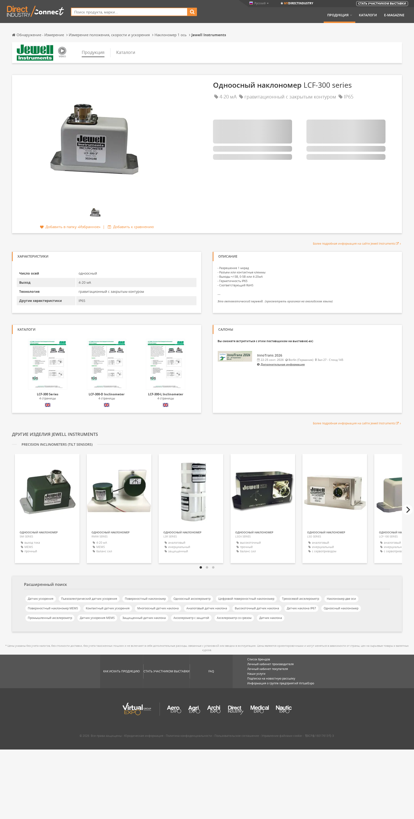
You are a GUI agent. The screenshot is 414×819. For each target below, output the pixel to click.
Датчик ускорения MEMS (97, 618)
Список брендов (258, 659)
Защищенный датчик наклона (144, 618)
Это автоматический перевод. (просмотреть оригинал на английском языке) (275, 301)
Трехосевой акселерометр (300, 599)
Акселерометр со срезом (234, 618)
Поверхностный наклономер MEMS (53, 608)
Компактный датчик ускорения (108, 608)
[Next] (407, 509)
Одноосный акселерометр (192, 599)
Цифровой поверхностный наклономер (246, 599)
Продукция (338, 15)
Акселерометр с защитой (191, 618)
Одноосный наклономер (341, 608)
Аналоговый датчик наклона (206, 608)
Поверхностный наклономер (145, 599)
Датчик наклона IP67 (301, 608)
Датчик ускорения (40, 599)
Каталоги (368, 15)
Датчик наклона (270, 618)
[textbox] (129, 12)
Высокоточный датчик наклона (257, 608)
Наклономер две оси (341, 599)
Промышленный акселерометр (50, 618)
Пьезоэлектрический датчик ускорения (89, 599)
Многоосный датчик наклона (158, 608)
